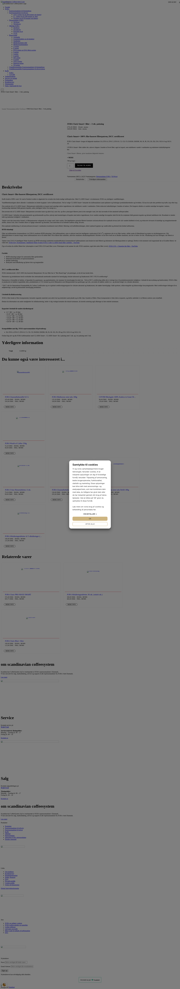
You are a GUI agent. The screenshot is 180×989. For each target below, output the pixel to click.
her (94, 510)
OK (90, 519)
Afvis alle (90, 524)
